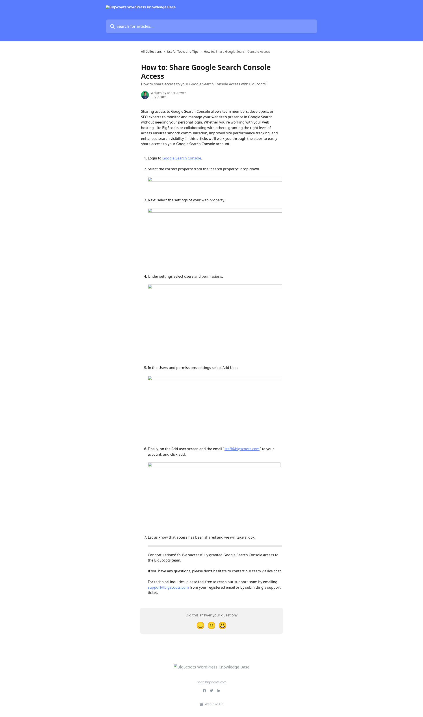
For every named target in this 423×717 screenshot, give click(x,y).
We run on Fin (214, 704)
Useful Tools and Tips (183, 51)
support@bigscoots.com (168, 587)
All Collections (151, 51)
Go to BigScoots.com (211, 682)
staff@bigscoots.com (242, 448)
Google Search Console (181, 158)
